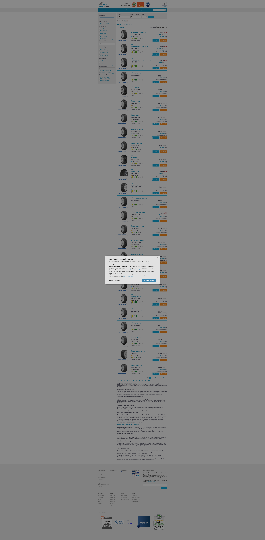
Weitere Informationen (128, 276)
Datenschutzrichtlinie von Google (134, 269)
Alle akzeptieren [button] (149, 280)
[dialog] (132, 270)
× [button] (157, 257)
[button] (114, 280)
